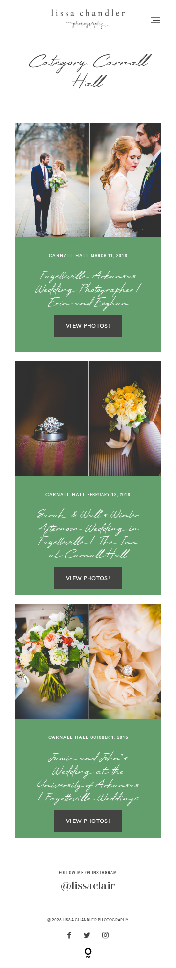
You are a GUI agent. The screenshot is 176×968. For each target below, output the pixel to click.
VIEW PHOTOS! (88, 325)
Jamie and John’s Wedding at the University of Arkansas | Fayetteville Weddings (88, 779)
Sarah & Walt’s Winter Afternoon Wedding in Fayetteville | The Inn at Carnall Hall (88, 536)
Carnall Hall (69, 255)
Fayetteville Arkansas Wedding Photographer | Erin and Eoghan (88, 290)
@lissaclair (88, 887)
